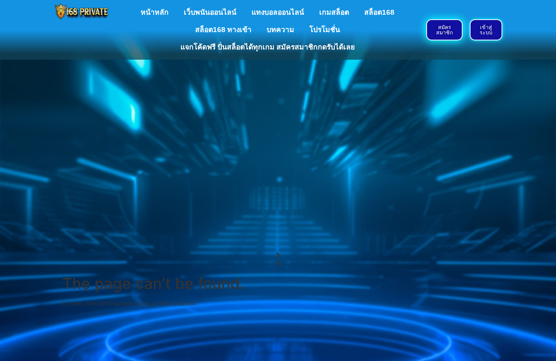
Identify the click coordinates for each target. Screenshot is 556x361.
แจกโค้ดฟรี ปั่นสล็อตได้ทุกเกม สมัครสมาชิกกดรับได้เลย (267, 47)
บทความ (280, 30)
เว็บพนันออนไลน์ (210, 12)
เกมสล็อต (334, 12)
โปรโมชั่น (324, 30)
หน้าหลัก (155, 12)
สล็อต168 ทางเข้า (223, 30)
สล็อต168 (379, 12)
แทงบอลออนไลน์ (278, 12)
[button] (278, 255)
